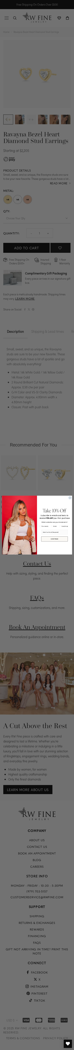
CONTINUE (54, 539)
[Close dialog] (70, 497)
